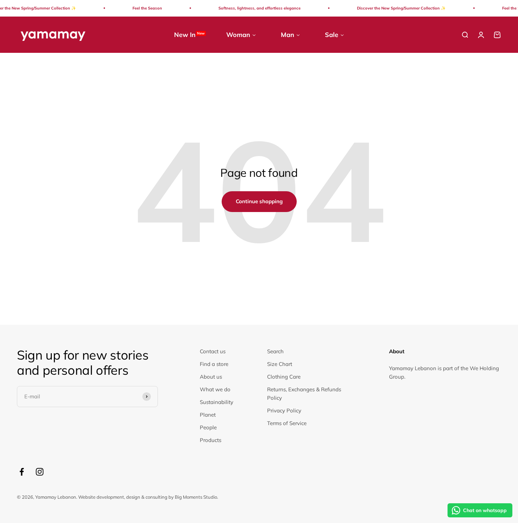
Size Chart (279, 364)
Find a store (214, 364)
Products (210, 440)
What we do (215, 389)
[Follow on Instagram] (39, 472)
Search (275, 351)
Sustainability (216, 402)
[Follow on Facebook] (21, 472)
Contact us (213, 351)
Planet (208, 414)
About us (211, 376)
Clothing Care (284, 376)
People (208, 427)
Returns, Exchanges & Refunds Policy (304, 393)
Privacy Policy (284, 410)
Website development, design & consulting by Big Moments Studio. (148, 497)
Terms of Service (287, 423)
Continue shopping (259, 201)
